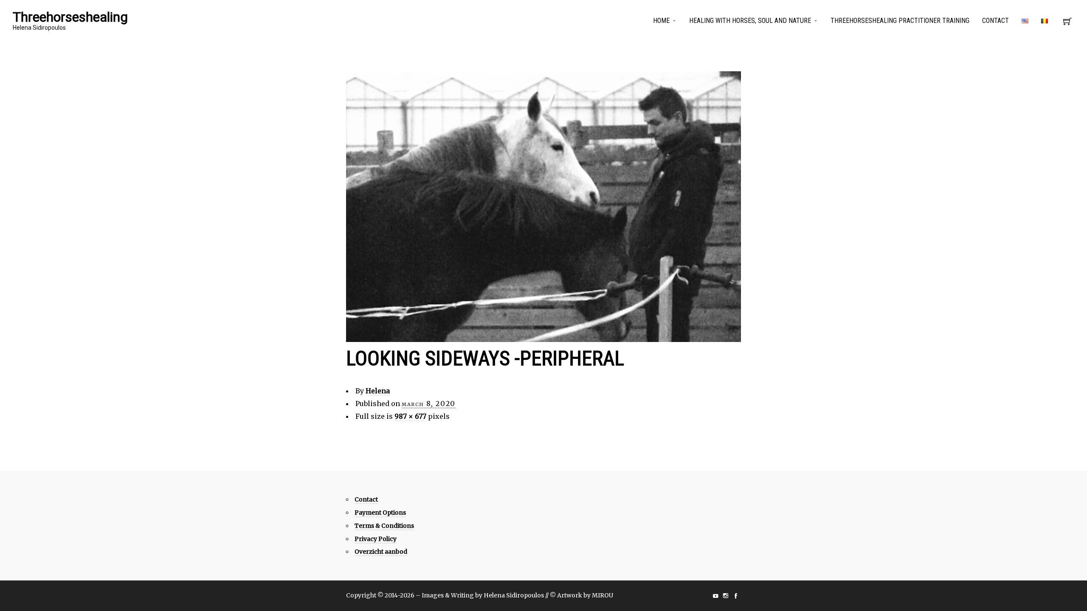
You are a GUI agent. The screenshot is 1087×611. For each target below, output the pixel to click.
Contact (995, 21)
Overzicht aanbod (381, 551)
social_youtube (715, 596)
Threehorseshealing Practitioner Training (900, 21)
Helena (378, 391)
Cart (1067, 23)
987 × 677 (410, 416)
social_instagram (726, 596)
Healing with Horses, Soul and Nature (750, 21)
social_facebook (736, 596)
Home (661, 21)
